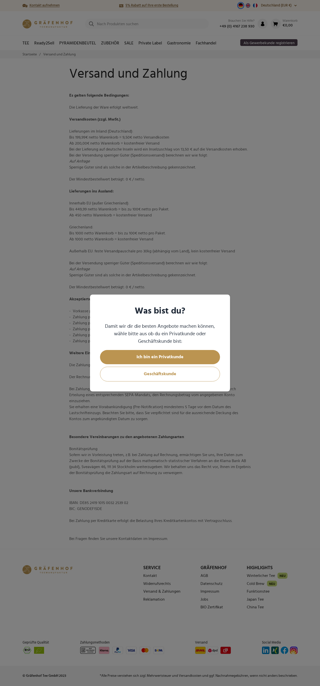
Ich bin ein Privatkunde (160, 357)
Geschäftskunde (160, 374)
